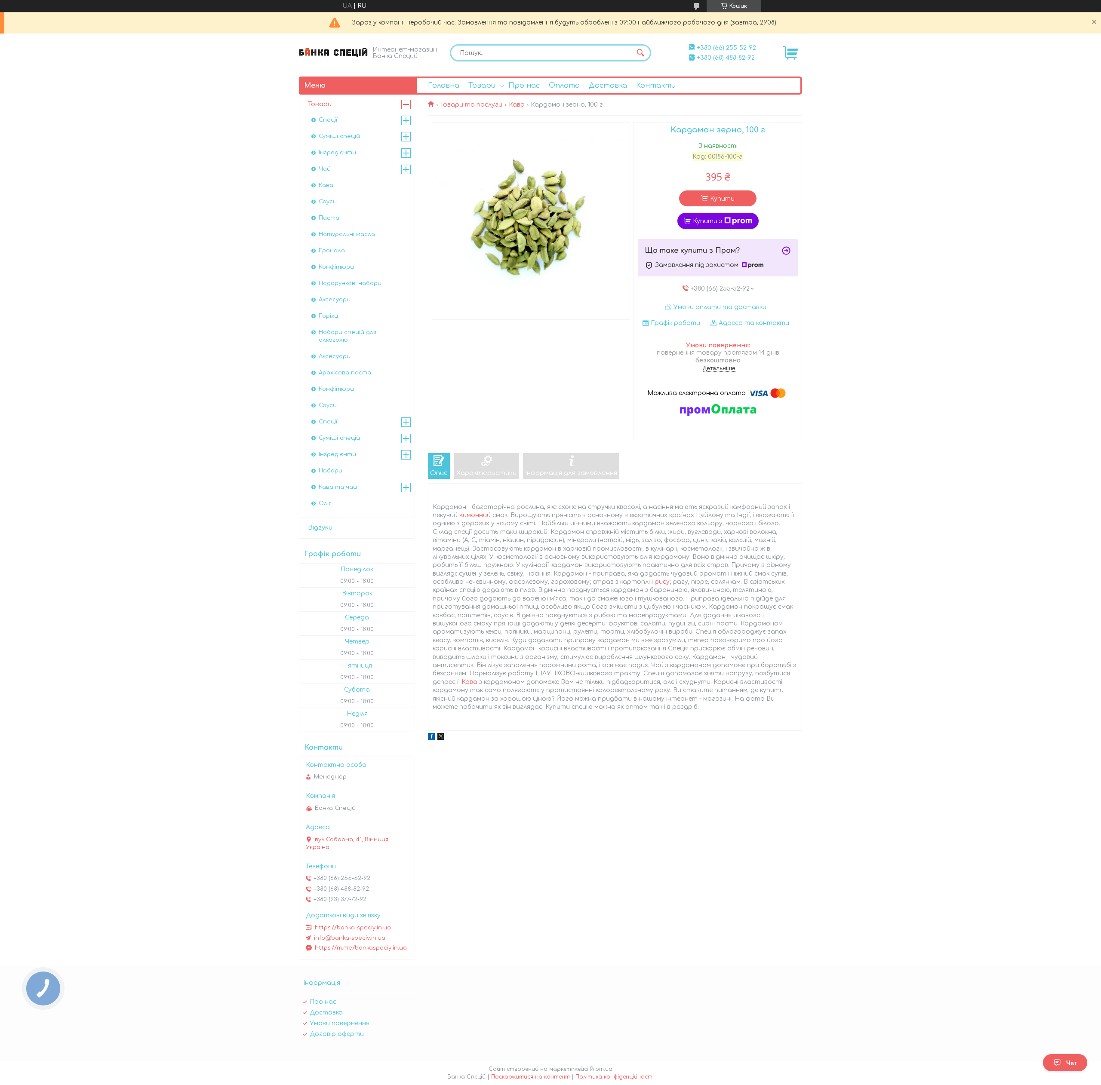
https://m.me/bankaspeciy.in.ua (361, 948)
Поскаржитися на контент (530, 1077)
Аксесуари (335, 300)
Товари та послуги (471, 104)
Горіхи (328, 316)
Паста (329, 218)
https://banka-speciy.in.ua (353, 928)
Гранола (332, 251)
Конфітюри (336, 267)
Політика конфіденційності (614, 1077)
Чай (325, 169)
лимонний (475, 515)
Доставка (608, 85)
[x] (440, 738)
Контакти (656, 85)
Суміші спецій (339, 136)
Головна (443, 85)
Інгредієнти (337, 153)
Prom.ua (601, 1069)
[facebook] (431, 738)
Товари (481, 85)
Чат (1071, 1062)
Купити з (707, 221)
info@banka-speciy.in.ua (349, 938)
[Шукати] (640, 52)
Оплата (564, 85)
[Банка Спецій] (333, 52)
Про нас (524, 85)
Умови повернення (339, 1023)
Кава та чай (338, 487)
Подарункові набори (350, 283)
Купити (722, 199)
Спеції (328, 120)
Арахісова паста (345, 373)
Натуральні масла (347, 234)
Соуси (328, 202)
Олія (325, 503)
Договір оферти (337, 1034)
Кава (517, 104)
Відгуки (320, 527)
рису (662, 582)
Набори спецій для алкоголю (347, 336)
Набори (330, 471)
